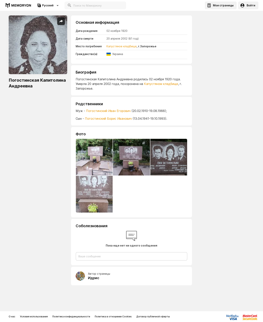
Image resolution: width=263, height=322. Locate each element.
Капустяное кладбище (121, 46)
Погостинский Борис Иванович (109, 118)
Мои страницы (223, 5)
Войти (251, 5)
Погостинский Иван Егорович (108, 111)
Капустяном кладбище (161, 84)
